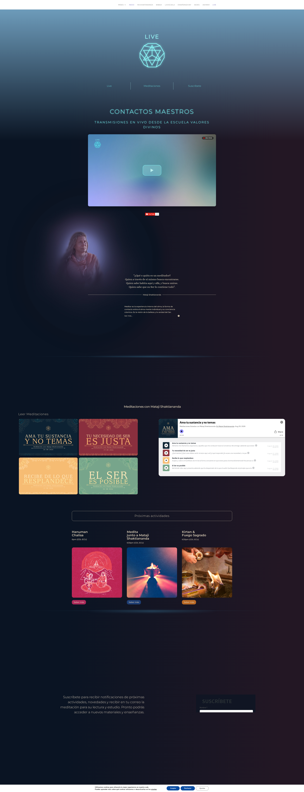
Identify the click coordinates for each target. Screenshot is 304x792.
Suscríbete (194, 85)
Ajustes (202, 788)
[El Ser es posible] (108, 494)
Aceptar (173, 788)
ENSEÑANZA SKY (184, 5)
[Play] (166, 445)
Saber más (79, 602)
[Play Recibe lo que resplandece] (166, 460)
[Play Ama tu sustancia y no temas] (166, 445)
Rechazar (187, 788)
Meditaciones (152, 85)
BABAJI (159, 5)
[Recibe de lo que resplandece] (48, 494)
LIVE (214, 5)
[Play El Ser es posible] (166, 468)
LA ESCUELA (170, 5)
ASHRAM (206, 5)
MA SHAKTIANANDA (145, 5)
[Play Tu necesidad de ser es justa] (166, 453)
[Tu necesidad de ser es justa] (108, 455)
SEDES (197, 5)
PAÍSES (121, 5)
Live (109, 85)
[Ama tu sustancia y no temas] (48, 455)
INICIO (131, 5)
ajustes (154, 789)
